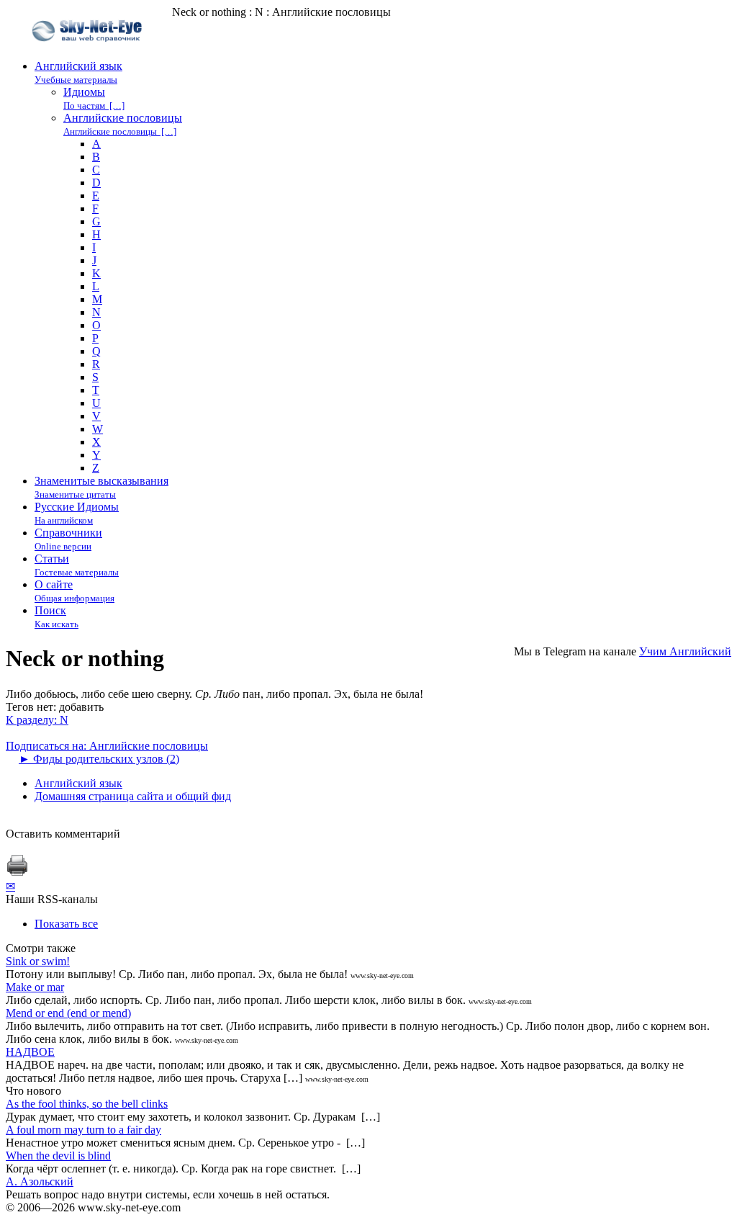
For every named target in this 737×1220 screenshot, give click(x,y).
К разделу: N (37, 720)
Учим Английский (685, 651)
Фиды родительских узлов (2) (99, 759)
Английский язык (78, 783)
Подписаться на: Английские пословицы (107, 746)
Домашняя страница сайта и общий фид (133, 796)
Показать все (66, 924)
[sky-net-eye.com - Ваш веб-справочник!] (89, 53)
